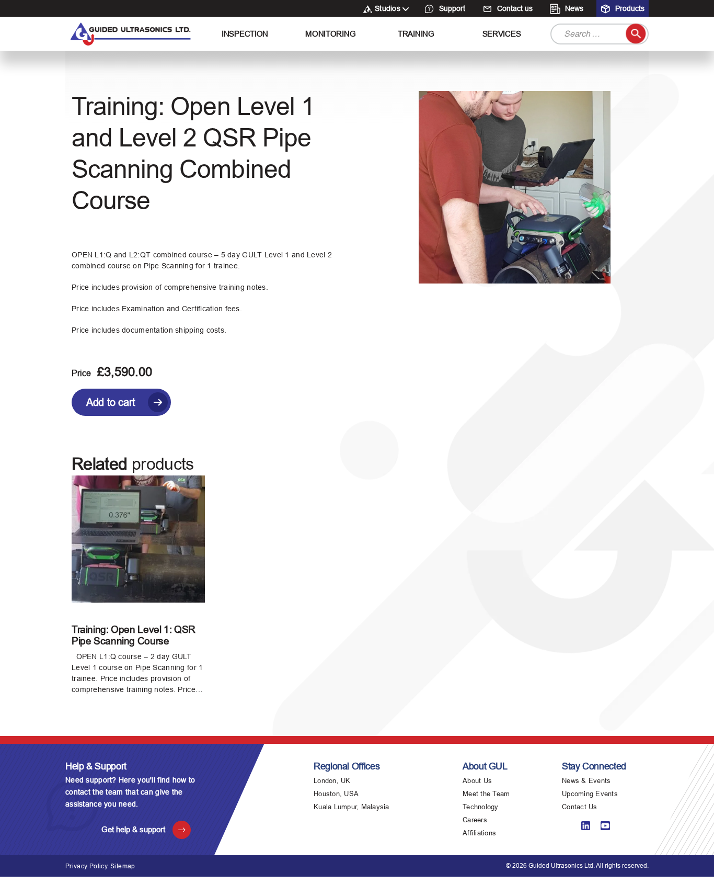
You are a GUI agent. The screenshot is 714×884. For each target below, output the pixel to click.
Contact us (514, 8)
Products (628, 8)
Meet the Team (486, 794)
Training (416, 33)
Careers (475, 820)
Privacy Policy (86, 866)
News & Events (586, 781)
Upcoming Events (590, 794)
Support (451, 8)
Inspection (245, 33)
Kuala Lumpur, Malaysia (351, 807)
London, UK (332, 781)
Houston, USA (336, 794)
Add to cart (110, 402)
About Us (477, 781)
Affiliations (479, 833)
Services (501, 33)
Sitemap (122, 866)
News (573, 8)
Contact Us (579, 807)
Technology (481, 807)
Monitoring (330, 33)
